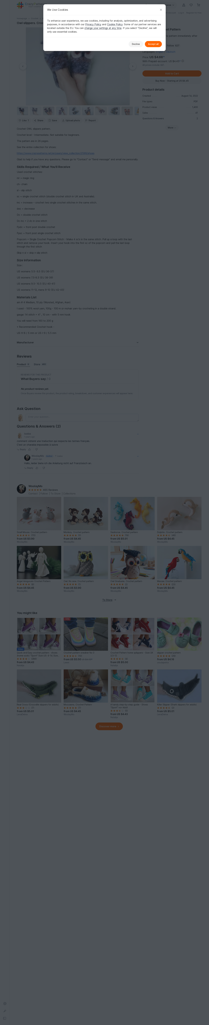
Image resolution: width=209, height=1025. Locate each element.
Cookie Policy (115, 24)
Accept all (153, 44)
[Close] (161, 9)
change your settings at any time (102, 28)
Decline (136, 44)
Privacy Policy (93, 24)
